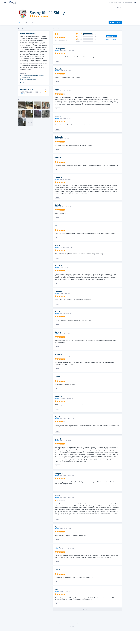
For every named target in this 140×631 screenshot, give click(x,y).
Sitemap (84, 623)
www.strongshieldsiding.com (29, 79)
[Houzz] (23, 82)
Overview (21, 23)
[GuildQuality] (10, 2)
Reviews (28, 23)
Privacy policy (77, 623)
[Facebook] (20, 82)
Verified (57, 50)
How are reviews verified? (111, 39)
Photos (34, 23)
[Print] (118, 7)
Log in (135, 2)
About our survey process (115, 2)
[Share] (120, 7)
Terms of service (68, 623)
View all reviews (87, 610)
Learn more (22, 93)
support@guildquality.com (74, 626)
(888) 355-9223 (63, 626)
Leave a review (116, 22)
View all (30, 122)
